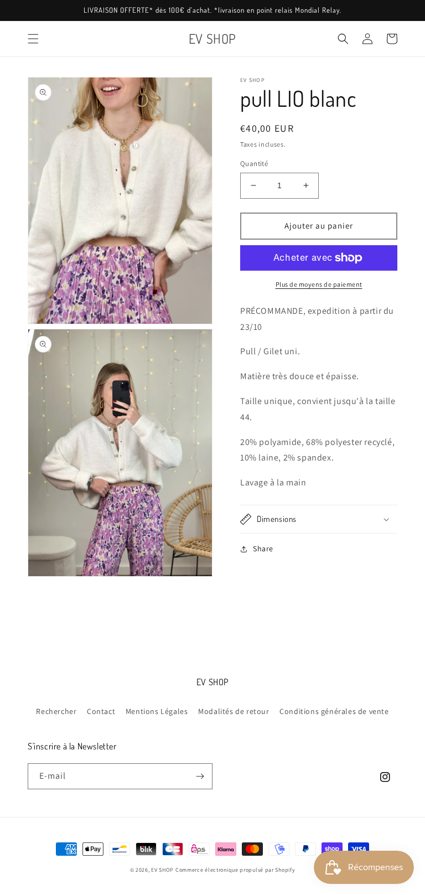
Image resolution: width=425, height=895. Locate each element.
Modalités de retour (233, 711)
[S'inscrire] (200, 776)
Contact (101, 711)
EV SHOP (162, 869)
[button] (33, 39)
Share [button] (263, 548)
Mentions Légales (157, 711)
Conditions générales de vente (333, 711)
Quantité (254, 163)
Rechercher (56, 711)
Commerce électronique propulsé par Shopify (235, 869)
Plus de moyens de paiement (319, 284)
